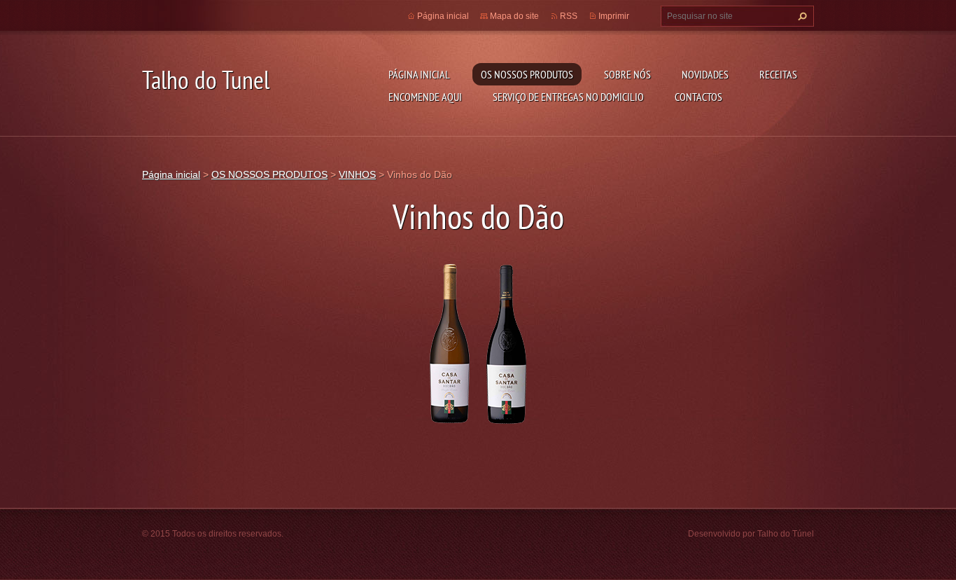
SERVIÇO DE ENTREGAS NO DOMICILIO (568, 97)
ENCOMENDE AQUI (425, 97)
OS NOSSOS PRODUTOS (527, 74)
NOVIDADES (705, 74)
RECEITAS (778, 74)
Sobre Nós (627, 74)
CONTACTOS (698, 97)
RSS (568, 16)
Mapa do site (514, 16)
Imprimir (613, 16)
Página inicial (419, 74)
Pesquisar (800, 16)
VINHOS (357, 174)
